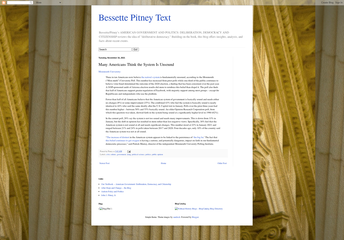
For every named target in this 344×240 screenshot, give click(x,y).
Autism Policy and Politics (112, 191)
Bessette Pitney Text (135, 17)
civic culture (111, 154)
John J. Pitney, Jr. (108, 195)
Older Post (222, 163)
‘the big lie (198, 137)
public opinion (157, 154)
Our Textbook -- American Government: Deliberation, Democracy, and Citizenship (136, 184)
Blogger (195, 216)
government (121, 154)
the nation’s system (150, 77)
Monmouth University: (110, 71)
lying (129, 154)
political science (138, 154)
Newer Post (104, 163)
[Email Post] (128, 151)
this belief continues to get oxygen (122, 140)
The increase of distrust (118, 137)
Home (163, 163)
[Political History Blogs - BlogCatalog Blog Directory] (199, 208)
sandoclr (176, 216)
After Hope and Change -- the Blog (116, 187)
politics (148, 154)
